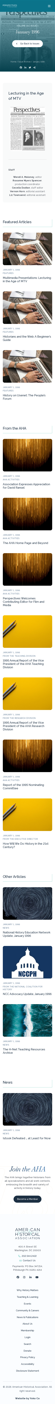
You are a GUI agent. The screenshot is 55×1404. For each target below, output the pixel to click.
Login (27, 1337)
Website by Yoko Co (27, 1398)
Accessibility (27, 1364)
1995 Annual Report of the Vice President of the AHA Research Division (23, 726)
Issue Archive (24, 62)
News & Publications (27, 1317)
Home (13, 62)
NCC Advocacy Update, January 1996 (27, 994)
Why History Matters (27, 1290)
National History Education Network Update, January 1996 (26, 934)
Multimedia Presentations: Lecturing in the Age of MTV (27, 279)
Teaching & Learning (27, 1297)
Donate (27, 1350)
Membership (27, 1330)
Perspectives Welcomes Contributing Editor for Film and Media (23, 602)
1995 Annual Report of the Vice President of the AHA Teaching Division (23, 664)
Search (27, 1344)
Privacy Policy (27, 1357)
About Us (27, 1323)
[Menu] (49, 6)
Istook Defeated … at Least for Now (27, 1138)
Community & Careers (27, 1310)
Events (27, 1303)
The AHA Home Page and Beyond (25, 543)
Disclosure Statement (27, 1370)
